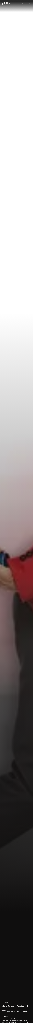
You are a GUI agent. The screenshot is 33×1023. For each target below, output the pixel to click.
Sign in (23, 3)
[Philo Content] (29, 3)
